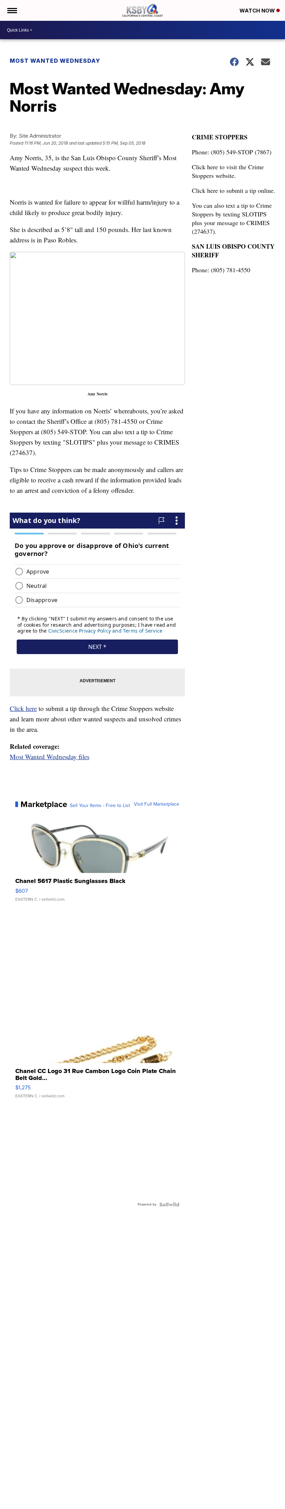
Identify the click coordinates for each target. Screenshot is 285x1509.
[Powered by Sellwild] (169, 1204)
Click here (23, 708)
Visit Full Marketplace (156, 804)
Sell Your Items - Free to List (100, 805)
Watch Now (257, 10)
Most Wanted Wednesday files (49, 756)
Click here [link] (205, 167)
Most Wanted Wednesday (55, 60)
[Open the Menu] (11, 10)
